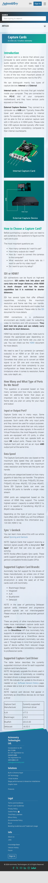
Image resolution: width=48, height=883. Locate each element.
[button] (30, 3)
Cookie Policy (12, 811)
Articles (5, 26)
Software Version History (28, 683)
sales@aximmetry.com (16, 762)
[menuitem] (37, 4)
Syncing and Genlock (18, 537)
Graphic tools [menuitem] (12, 784)
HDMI (32, 343)
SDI (42, 309)
